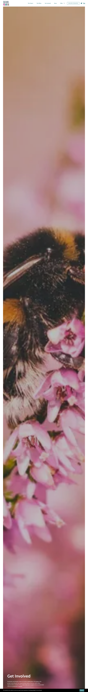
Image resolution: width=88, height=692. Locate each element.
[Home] (6, 3)
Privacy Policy (32, 690)
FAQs (61, 3)
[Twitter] (81, 3)
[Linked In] (84, 3)
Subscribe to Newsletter (73, 3)
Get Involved (48, 3)
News (55, 3)
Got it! (82, 690)
